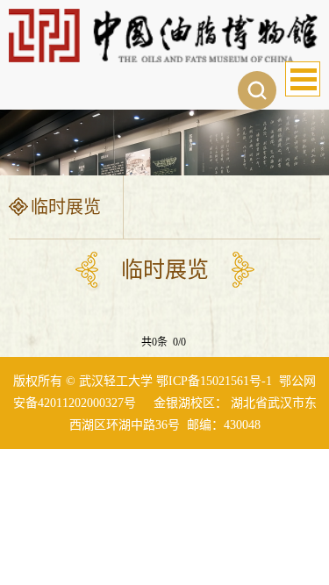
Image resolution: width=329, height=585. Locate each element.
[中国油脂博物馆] (164, 33)
